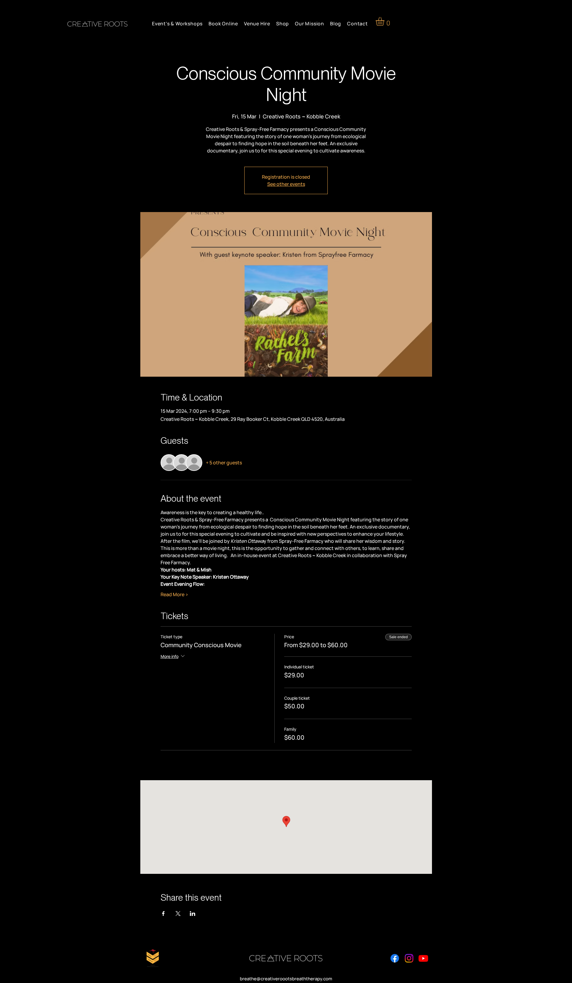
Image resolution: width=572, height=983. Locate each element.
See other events (286, 184)
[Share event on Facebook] (163, 913)
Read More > (174, 594)
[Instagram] (409, 958)
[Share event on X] (178, 913)
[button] (385, 21)
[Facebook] (394, 958)
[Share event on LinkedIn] (192, 913)
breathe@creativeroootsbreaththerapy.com (286, 979)
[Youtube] (423, 958)
